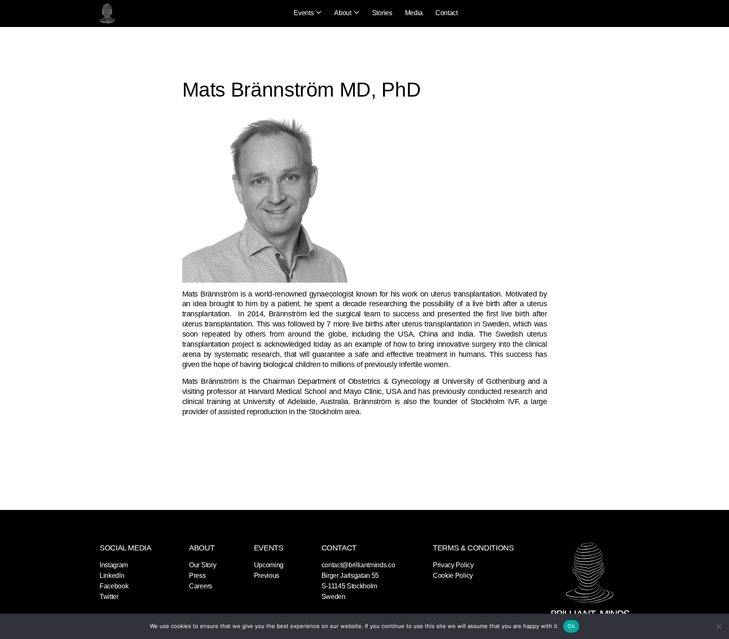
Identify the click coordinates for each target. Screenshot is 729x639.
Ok (571, 626)
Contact (446, 12)
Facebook (114, 586)
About (342, 12)
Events (303, 12)
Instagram (114, 565)
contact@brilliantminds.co (358, 565)
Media (414, 12)
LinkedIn (112, 575)
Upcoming (269, 565)
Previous (266, 575)
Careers (200, 586)
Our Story (202, 565)
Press (197, 575)
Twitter (109, 596)
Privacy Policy (453, 565)
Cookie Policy (453, 575)
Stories (382, 12)
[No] (718, 626)
